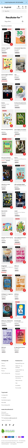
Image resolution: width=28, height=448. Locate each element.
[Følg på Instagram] (6, 425)
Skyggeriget (4, 265)
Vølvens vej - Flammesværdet (7, 320)
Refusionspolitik (20, 442)
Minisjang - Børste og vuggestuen (7, 237)
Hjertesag (3, 368)
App (16, 383)
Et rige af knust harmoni (19, 347)
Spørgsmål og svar (19, 363)
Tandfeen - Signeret (5, 48)
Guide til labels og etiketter (19, 370)
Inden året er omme (5, 184)
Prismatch (17, 374)
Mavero (16, 157)
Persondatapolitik (5, 405)
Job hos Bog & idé (5, 373)
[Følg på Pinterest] (10, 425)
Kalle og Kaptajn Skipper (19, 184)
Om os (3, 363)
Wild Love (16, 265)
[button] (4, 81)
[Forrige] (1, 2)
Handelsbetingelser (6, 400)
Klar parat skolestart (6, 157)
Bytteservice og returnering (19, 377)
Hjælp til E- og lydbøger (18, 366)
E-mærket (3, 397)
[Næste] (26, 2)
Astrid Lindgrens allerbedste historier (7, 74)
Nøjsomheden (4, 210)
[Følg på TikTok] (13, 425)
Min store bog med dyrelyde (7, 129)
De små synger (17, 320)
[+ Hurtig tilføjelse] (11, 44)
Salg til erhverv (18, 380)
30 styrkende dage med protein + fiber (20, 48)
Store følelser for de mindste (20, 129)
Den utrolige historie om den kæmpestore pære (20, 237)
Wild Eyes (16, 294)
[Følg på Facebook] (2, 425)
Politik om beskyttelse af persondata (8, 442)
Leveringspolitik (13, 443)
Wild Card (3, 347)
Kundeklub (17, 385)
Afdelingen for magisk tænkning (7, 294)
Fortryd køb (18, 388)
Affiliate (3, 365)
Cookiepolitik (4, 395)
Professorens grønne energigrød (20, 102)
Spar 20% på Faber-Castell (14, 2)
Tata (15, 74)
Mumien (3, 102)
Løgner (16, 210)
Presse (3, 370)
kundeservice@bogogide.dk (10, 418)
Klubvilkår (3, 402)
